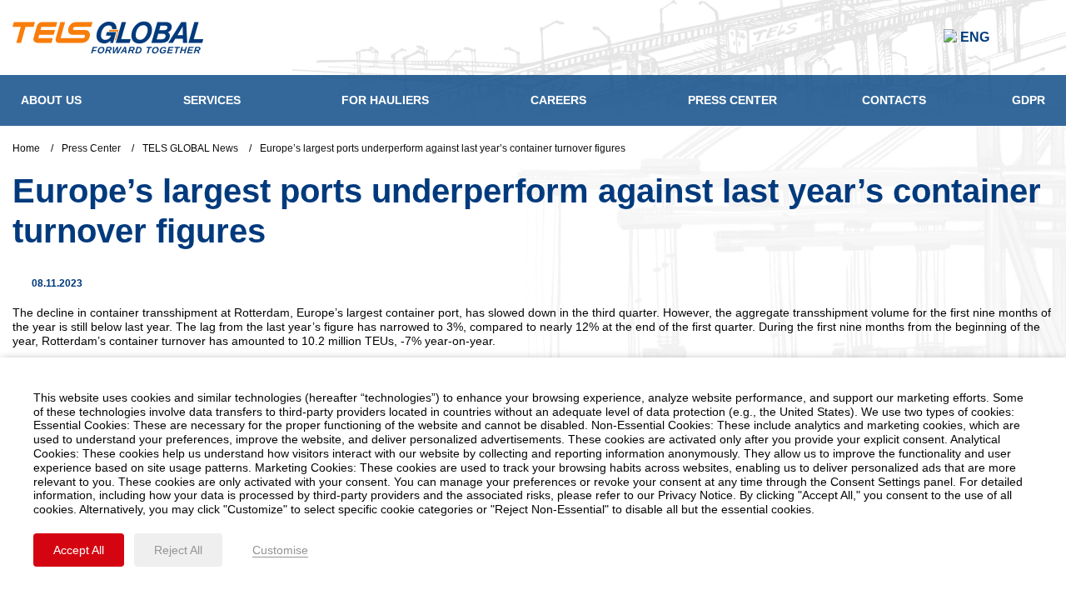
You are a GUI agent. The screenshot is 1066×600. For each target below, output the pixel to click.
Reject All (178, 550)
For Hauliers (385, 100)
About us (51, 100)
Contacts (894, 100)
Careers (558, 100)
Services (212, 100)
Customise (280, 550)
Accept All (78, 550)
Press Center (732, 100)
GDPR (1028, 100)
